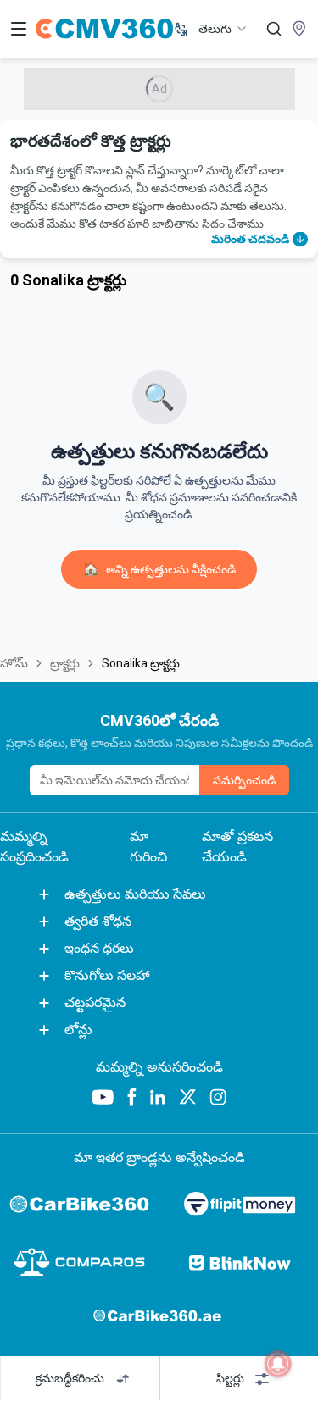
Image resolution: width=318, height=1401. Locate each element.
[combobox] (223, 29)
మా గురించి (148, 846)
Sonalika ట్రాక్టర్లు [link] (141, 663)
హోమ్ (14, 663)
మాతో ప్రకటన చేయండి (237, 846)
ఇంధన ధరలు (99, 948)
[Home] (104, 29)
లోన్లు (78, 1030)
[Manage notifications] (278, 1363)
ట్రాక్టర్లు (65, 663)
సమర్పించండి (244, 780)
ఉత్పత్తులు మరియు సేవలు (135, 894)
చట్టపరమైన (95, 1002)
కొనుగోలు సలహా (107, 975)
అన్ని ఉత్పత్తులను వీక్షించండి (159, 569)
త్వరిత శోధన (97, 921)
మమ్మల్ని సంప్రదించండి (34, 846)
